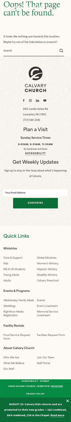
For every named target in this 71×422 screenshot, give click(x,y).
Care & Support (12, 258)
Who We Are (11, 357)
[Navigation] (64, 7)
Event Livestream (47, 306)
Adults (7, 280)
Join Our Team (45, 357)
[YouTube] (44, 100)
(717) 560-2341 (31, 120)
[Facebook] (24, 100)
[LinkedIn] (37, 100)
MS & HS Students (14, 269)
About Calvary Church (18, 348)
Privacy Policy (35, 394)
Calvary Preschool (48, 280)
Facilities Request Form (51, 335)
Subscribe (35, 203)
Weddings (9, 306)
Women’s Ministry (47, 263)
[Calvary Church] (23, 7)
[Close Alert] (67, 401)
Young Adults (11, 275)
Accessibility (35, 153)
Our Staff (8, 369)
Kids (5, 263)
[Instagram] (30, 100)
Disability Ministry (47, 275)
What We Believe (13, 363)
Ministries (10, 248)
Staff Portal (43, 363)
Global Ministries (47, 258)
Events (41, 300)
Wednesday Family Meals (18, 300)
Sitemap (44, 381)
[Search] (61, 50)
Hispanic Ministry (47, 269)
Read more (57, 415)
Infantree (57, 386)
